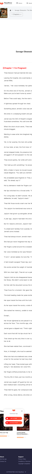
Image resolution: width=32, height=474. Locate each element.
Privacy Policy (22, 459)
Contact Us (3, 461)
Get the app (3, 459)
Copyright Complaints (24, 463)
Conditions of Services (24, 461)
